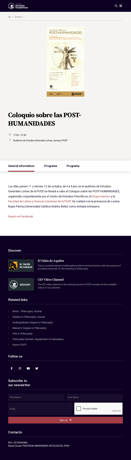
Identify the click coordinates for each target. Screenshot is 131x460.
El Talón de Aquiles (51, 261)
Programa (50, 166)
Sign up (63, 420)
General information (21, 166)
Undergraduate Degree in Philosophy (32, 322)
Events (18, 17)
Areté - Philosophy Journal (27, 311)
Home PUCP (19, 344)
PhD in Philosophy (22, 333)
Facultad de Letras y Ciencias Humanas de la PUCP (39, 201)
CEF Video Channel (51, 280)
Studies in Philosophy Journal (28, 316)
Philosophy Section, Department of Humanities (38, 339)
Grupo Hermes (101, 196)
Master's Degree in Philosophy (29, 328)
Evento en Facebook (20, 216)
